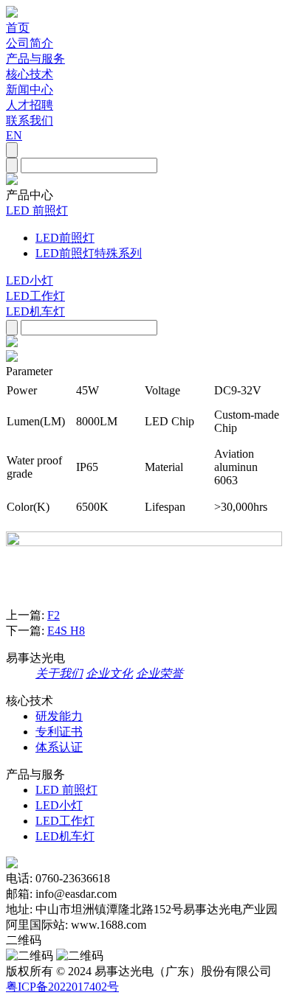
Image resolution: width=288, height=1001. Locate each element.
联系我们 (29, 120)
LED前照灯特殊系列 (88, 253)
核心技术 (29, 74)
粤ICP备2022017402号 (62, 986)
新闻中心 (29, 89)
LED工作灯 (35, 296)
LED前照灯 (65, 237)
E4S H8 (66, 630)
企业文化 (109, 673)
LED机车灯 (35, 311)
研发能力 (59, 716)
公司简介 (29, 43)
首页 (18, 27)
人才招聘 (29, 105)
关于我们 (59, 673)
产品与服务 (35, 58)
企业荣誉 (159, 673)
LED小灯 (29, 280)
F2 (53, 615)
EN (14, 135)
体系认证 (59, 747)
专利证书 (59, 731)
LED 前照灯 (37, 210)
